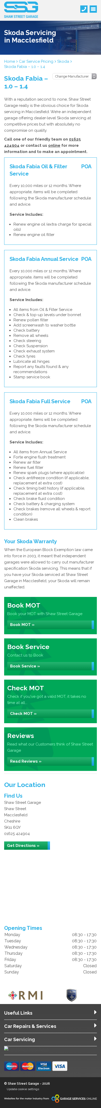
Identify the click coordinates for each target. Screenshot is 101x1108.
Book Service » (25, 666)
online (54, 145)
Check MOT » (23, 713)
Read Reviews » (25, 761)
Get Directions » (23, 845)
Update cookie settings (23, 1089)
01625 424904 (17, 833)
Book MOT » (22, 624)
